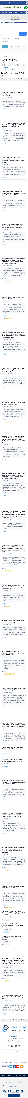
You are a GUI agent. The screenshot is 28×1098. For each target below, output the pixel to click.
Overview (5, 54)
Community (20, 3)
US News (21, 12)
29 (15, 78)
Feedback (14, 1096)
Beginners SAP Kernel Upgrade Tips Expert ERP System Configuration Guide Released (13, 938)
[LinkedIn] (15, 1046)
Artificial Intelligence (8, 281)
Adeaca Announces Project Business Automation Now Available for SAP (12, 747)
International (19, 54)
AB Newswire (6, 766)
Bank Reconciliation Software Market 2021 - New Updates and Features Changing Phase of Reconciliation (12, 814)
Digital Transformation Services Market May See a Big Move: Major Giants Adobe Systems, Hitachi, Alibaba (14, 402)
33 (26, 78)
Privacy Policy (19, 1082)
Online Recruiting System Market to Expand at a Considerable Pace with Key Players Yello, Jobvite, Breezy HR (13, 225)
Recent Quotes (5, 38)
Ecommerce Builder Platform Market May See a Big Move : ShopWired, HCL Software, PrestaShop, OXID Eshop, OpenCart (14, 850)
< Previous (4, 79)
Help (16, 1075)
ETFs (19, 46)
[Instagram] (19, 1046)
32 (23, 78)
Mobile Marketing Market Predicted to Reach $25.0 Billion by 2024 (13, 621)
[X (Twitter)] (8, 1046)
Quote (6, 69)
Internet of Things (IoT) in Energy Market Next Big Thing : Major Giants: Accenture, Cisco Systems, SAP (14, 782)
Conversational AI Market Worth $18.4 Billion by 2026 (13, 298)
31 (21, 78)
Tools (4, 50)
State (15, 12)
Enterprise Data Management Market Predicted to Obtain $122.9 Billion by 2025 (12, 997)
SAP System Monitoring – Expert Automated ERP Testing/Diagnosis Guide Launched (13, 913)
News (3, 3)
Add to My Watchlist (6, 67)
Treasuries (5, 56)
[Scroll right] (27, 3)
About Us (4, 1075)
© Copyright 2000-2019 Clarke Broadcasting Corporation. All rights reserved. (14, 1085)
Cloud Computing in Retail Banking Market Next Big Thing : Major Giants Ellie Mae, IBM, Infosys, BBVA (14, 193)
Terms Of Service (16, 1041)
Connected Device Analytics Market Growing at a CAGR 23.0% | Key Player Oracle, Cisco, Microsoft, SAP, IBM (13, 759)
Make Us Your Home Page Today (10, 1062)
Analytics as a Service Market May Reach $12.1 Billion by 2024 (14, 886)
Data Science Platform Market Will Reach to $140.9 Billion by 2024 (14, 689)
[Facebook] (12, 1046)
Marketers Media (6, 919)
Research (22, 69)
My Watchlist (16, 38)
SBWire (5, 109)
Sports (11, 3)
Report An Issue (22, 1075)
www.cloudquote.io (14, 1036)
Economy (6, 981)
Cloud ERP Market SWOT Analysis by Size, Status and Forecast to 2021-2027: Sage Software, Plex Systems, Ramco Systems (13, 160)
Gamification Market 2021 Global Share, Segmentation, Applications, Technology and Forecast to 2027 (13, 370)
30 (18, 78)
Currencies (13, 54)
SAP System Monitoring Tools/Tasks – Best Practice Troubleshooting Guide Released (13, 925)
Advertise (10, 1075)
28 (13, 78)
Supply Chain (7, 606)
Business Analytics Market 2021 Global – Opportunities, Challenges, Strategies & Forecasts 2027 (13, 587)
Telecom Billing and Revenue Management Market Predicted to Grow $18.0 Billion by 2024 (13, 653)
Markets (5, 46)
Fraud (13, 674)
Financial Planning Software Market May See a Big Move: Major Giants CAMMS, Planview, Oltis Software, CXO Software (13, 126)
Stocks (12, 46)
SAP (17, 60)
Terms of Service (9, 1082)
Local (10, 12)
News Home (4, 12)
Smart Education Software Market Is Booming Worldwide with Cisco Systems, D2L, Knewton (14, 94)
